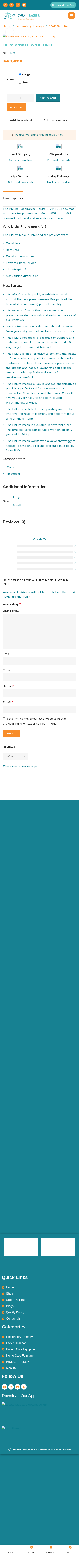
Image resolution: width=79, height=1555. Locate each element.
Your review (12, 610)
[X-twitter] (24, 1387)
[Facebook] (5, 5)
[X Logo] (11, 5)
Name (8, 686)
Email (8, 702)
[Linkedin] (24, 5)
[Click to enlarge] (10, 32)
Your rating (12, 604)
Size (10, 79)
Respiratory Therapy (29, 26)
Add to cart (48, 97)
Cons (6, 670)
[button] (63, 5)
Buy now (16, 107)
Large (26, 74)
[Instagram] (18, 5)
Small (26, 82)
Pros (6, 654)
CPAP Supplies (58, 26)
